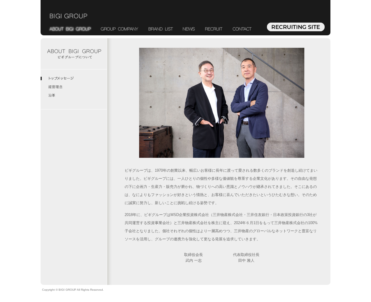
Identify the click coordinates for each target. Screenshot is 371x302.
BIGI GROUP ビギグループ (68, 16)
